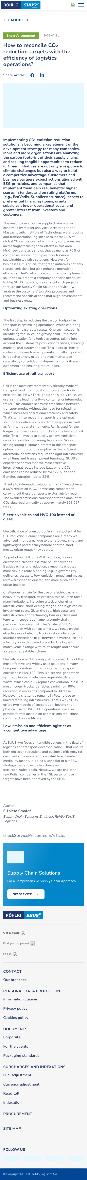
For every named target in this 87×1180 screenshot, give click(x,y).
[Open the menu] (81, 4)
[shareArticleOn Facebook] (32, 75)
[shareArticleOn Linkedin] (42, 75)
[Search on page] (73, 5)
